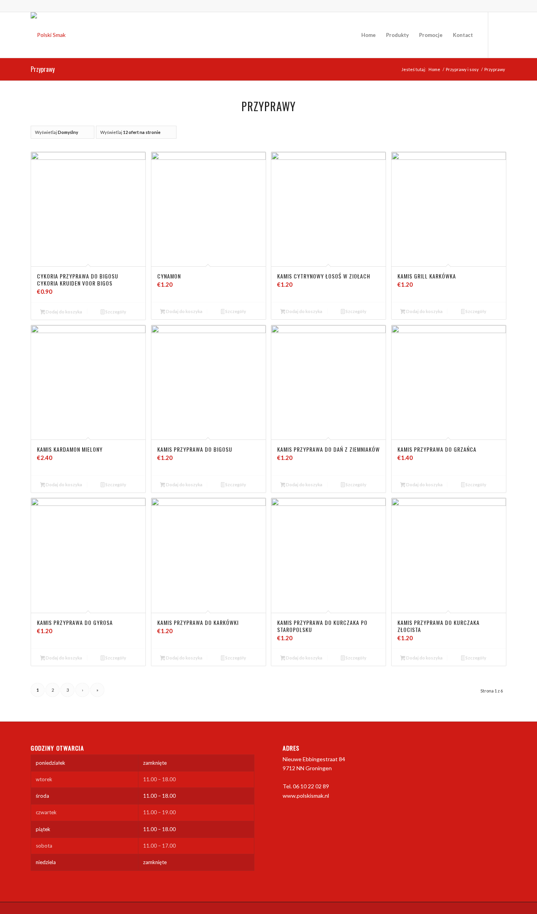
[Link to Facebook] (500, 34)
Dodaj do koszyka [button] (63, 311)
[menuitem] (368, 35)
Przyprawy (43, 69)
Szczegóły (115, 311)
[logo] (48, 35)
